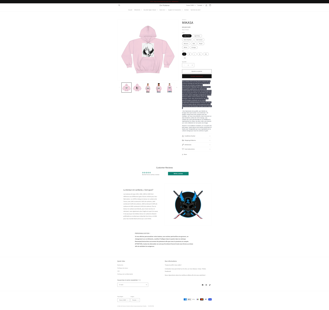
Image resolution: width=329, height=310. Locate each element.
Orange (194, 47)
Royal (200, 43)
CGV (118, 271)
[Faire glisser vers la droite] (177, 87)
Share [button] (185, 154)
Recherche (120, 265)
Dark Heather (188, 39)
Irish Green (199, 39)
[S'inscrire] (146, 285)
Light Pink (187, 36)
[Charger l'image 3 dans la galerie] (148, 87)
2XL (206, 54)
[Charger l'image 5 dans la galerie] (169, 87)
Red (194, 43)
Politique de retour (122, 268)
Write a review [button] (178, 173)
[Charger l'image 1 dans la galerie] (126, 87)
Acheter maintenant (197, 76)
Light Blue (197, 36)
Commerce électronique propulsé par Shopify (136, 306)
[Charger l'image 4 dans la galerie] (159, 87)
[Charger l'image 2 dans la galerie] (137, 87)
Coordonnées (151, 306)
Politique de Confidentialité (125, 274)
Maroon (186, 43)
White (185, 47)
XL (200, 54)
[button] (119, 5)
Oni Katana (123, 306)
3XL (186, 58)
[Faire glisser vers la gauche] (119, 87)
